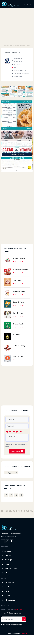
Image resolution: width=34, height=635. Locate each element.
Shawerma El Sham (19, 291)
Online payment (10, 600)
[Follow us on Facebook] (3, 541)
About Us (8, 551)
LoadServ (24, 633)
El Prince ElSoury (19, 346)
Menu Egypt (18, 625)
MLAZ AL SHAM (18, 357)
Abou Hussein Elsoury (21, 269)
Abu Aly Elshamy (19, 258)
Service (3, 578)
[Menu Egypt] (10, 4)
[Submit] (24, 619)
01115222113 (18, 61)
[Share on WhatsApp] (21, 495)
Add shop (8, 587)
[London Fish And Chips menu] (5, 91)
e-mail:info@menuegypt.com (11, 613)
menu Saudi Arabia (11, 568)
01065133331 (18, 59)
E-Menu (7, 591)
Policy (7, 573)
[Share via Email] (16, 495)
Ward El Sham (18, 313)
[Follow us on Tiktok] (11, 541)
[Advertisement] (17, 26)
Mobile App (8, 560)
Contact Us (8, 564)
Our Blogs (8, 555)
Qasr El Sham (17, 280)
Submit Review (15, 451)
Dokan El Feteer (18, 302)
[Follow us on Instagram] (7, 541)
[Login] (27, 4)
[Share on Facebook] (6, 495)
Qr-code (7, 596)
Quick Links (5, 547)
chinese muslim (18, 324)
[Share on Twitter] (11, 495)
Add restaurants (10, 582)
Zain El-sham (17, 335)
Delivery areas (18, 76)
